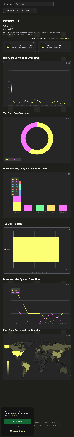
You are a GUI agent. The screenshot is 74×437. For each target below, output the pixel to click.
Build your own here (63, 38)
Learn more (14, 415)
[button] (17, 431)
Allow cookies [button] (17, 421)
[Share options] (31, 43)
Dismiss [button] (17, 426)
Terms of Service (44, 425)
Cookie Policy (57, 425)
